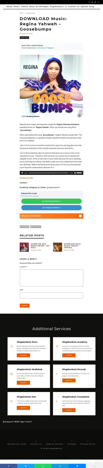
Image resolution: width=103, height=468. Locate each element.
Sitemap (72, 444)
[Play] (22, 173)
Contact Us (74, 7)
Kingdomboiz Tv (58, 7)
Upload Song (87, 7)
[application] (51, 173)
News (32, 7)
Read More (23, 355)
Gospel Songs (24, 37)
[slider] (79, 172)
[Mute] (75, 173)
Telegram (50, 48)
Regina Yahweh (36, 226)
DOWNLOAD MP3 (26, 178)
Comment (24, 266)
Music (17, 7)
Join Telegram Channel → (51, 208)
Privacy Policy (88, 444)
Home (10, 7)
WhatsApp (41, 48)
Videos (24, 7)
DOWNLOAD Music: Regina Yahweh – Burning (72, 245)
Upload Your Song (16, 444)
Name (21, 290)
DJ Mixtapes (42, 7)
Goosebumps (25, 226)
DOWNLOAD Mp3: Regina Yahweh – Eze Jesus (40, 245)
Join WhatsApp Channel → (51, 201)
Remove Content (54, 444)
